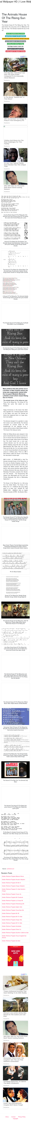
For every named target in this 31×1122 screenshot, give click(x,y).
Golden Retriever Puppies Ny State (11, 941)
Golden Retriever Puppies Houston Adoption (13, 879)
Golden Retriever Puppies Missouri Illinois (13, 876)
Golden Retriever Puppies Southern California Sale (15, 932)
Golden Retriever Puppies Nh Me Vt (11, 883)
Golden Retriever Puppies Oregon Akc (12, 920)
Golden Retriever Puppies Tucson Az (11, 894)
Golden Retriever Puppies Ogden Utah (12, 907)
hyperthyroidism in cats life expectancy (15, 36)
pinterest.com (10, 869)
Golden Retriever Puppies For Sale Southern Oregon (13, 890)
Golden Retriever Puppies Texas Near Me (13, 910)
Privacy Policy (21, 1117)
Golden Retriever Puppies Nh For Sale (12, 923)
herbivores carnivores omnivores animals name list (15, 38)
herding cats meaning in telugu (16, 44)
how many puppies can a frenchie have (16, 41)
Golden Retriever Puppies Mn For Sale (12, 916)
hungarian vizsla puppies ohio (15, 49)
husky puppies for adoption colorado (15, 51)
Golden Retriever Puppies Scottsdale (11, 926)
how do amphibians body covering (15, 33)
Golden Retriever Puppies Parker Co (11, 929)
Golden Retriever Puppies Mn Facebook (12, 897)
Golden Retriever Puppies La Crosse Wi (12, 900)
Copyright (15, 1118)
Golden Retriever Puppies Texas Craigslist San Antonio (14, 936)
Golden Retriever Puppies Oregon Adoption (13, 886)
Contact (13, 1117)
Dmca (7, 1117)
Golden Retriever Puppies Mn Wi (10, 913)
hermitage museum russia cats (15, 46)
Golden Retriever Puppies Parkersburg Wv (13, 904)
